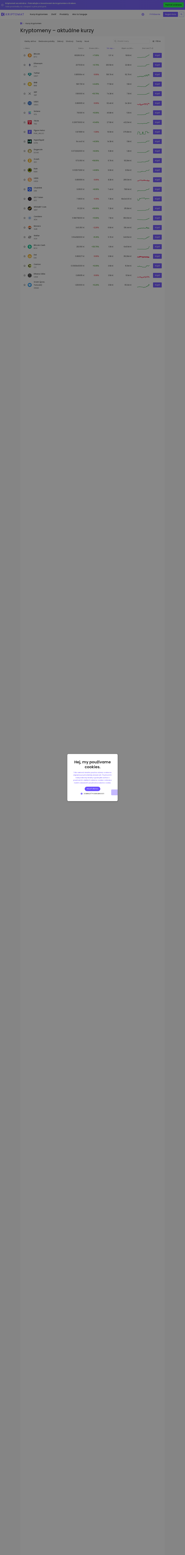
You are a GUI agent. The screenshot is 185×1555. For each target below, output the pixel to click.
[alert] (92, 777)
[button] (92, 793)
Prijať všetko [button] (92, 789)
